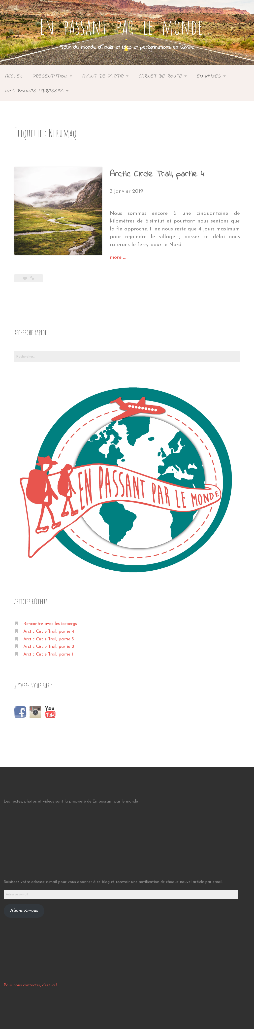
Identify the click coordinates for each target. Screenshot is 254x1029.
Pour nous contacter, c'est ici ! (30, 985)
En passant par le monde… (127, 26)
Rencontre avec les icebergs (50, 624)
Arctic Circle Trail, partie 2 (48, 647)
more (118, 258)
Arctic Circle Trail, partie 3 (48, 639)
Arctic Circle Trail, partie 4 (157, 174)
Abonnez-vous (24, 911)
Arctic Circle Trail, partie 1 (48, 654)
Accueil (13, 76)
